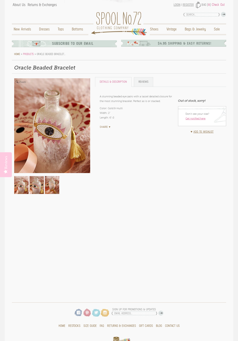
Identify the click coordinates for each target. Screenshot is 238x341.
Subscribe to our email (72, 44)
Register (188, 5)
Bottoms (77, 29)
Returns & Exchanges (42, 5)
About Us (19, 5)
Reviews (144, 81)
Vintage (171, 29)
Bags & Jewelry (195, 29)
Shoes (154, 29)
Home (120, 23)
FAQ (102, 326)
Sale (217, 29)
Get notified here (195, 118)
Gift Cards (146, 326)
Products (28, 54)
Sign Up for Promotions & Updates (134, 309)
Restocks (74, 326)
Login (177, 5)
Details (113, 81)
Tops (61, 29)
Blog (159, 326)
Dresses (44, 29)
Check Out (218, 5)
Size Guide (90, 326)
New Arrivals (22, 29)
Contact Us (172, 326)
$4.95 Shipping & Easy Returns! (184, 43)
